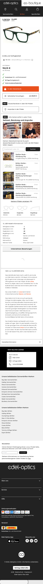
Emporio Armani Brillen (10, 420)
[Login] (26, 9)
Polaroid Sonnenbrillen (9, 389)
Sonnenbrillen (8, 14)
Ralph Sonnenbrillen (8, 399)
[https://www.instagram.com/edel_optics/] (31, 540)
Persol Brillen (6, 423)
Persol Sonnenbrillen (9, 384)
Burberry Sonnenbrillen (9, 401)
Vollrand (25, 238)
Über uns (5, 481)
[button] (11, 3)
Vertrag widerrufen (21, 568)
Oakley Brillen (6, 413)
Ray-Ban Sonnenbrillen (9, 380)
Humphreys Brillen (8, 416)
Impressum (28, 572)
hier (29, 458)
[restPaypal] (17, 512)
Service (4, 490)
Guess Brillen (6, 425)
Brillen (22, 14)
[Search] (16, 9)
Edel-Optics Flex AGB (21, 574)
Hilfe (3, 499)
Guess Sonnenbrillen (9, 396)
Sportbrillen (36, 14)
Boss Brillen (6, 428)
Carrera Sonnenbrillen (9, 387)
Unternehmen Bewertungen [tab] (21, 249)
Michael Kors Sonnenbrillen (11, 394)
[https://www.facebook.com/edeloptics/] (27, 540)
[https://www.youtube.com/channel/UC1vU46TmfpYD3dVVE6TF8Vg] (36, 540)
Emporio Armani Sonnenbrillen (12, 392)
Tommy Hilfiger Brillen (9, 430)
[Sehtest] (5, 9)
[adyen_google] (27, 512)
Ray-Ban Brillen (7, 411)
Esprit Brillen (6, 432)
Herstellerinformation (9, 342)
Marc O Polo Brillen (8, 418)
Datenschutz (19, 572)
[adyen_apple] (22, 512)
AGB (12, 572)
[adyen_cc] (3, 512)
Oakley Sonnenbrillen (9, 382)
